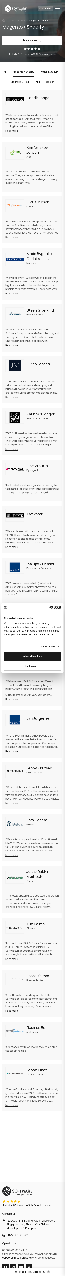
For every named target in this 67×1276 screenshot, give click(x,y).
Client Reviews (17, 20)
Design (50, 82)
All (5, 72)
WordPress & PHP (51, 72)
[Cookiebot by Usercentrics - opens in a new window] (47, 607)
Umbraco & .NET (20, 82)
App (38, 82)
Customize (30, 666)
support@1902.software (16, 1257)
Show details (48, 646)
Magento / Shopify (23, 72)
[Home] (3, 20)
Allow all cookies (32, 656)
